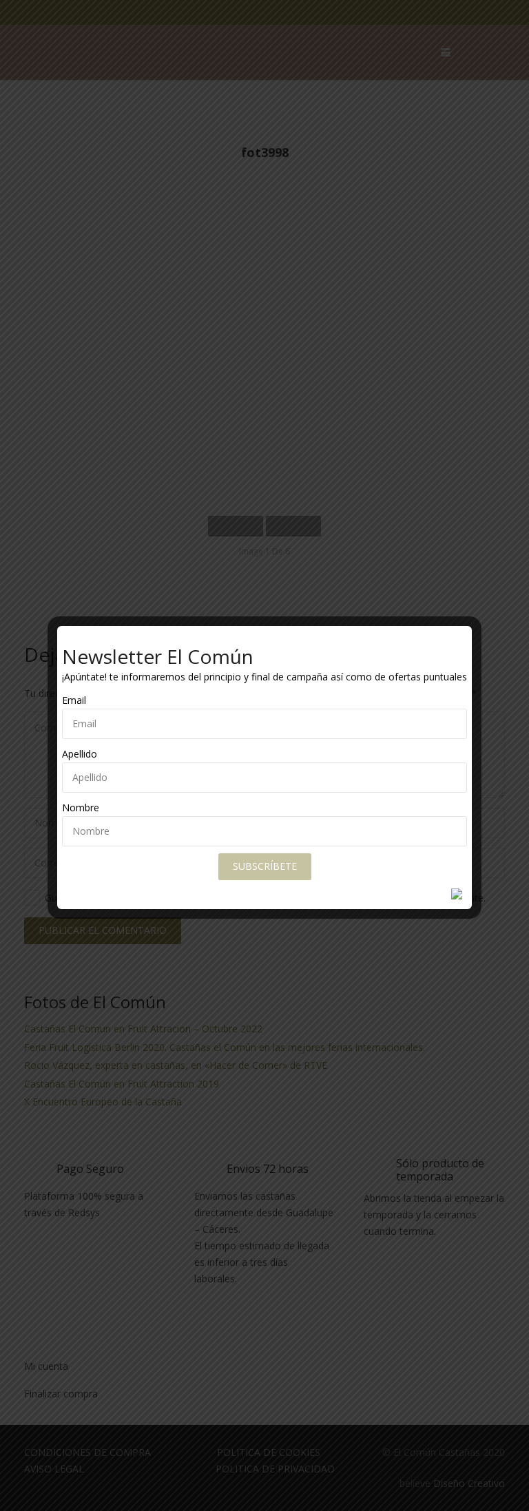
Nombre (80, 807)
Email (74, 700)
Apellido (79, 753)
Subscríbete (265, 866)
